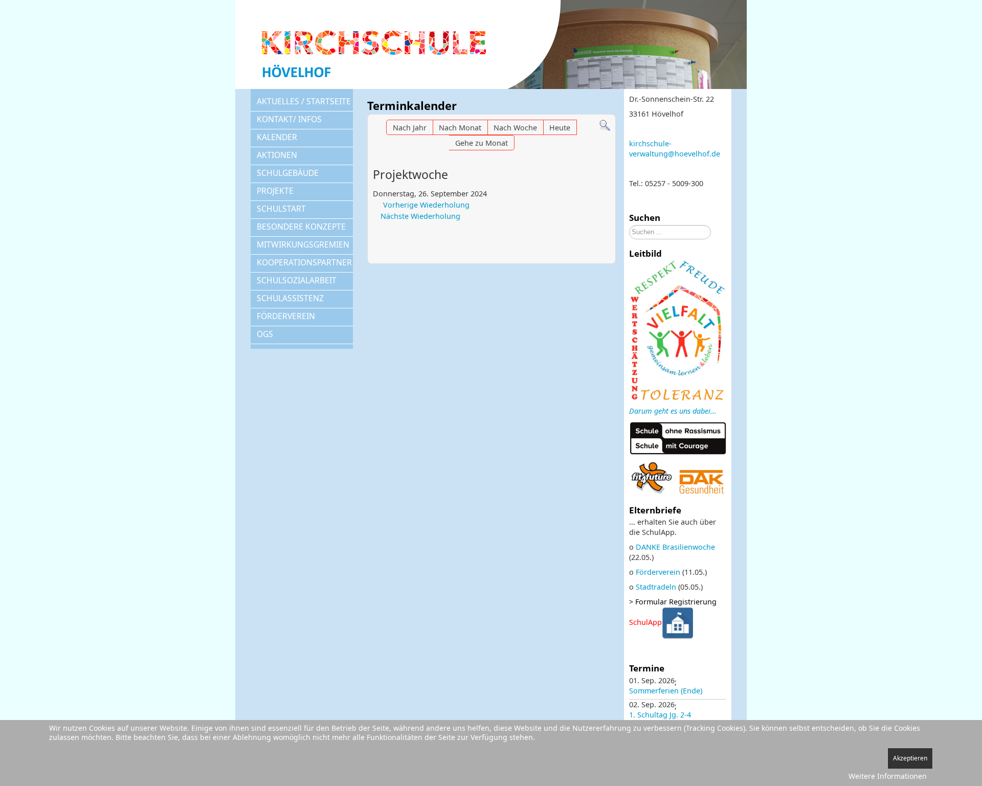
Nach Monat (460, 127)
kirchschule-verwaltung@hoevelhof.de (674, 149)
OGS (265, 334)
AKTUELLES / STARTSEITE (304, 101)
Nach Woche (515, 127)
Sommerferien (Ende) (665, 690)
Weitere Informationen (888, 776)
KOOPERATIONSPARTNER (304, 262)
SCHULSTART (281, 208)
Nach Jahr (410, 127)
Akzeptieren (910, 758)
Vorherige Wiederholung (426, 205)
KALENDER (277, 137)
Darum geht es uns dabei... (673, 411)
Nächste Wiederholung (420, 216)
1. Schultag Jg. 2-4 (660, 715)
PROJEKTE (275, 190)
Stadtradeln (656, 587)
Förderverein (658, 572)
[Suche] (604, 124)
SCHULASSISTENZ (290, 298)
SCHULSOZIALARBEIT (297, 280)
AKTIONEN (277, 155)
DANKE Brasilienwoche (675, 547)
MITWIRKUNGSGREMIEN (303, 244)
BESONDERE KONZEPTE (301, 226)
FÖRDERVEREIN (286, 316)
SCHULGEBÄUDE (288, 172)
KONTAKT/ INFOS (289, 119)
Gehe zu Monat (481, 143)
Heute (559, 127)
